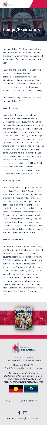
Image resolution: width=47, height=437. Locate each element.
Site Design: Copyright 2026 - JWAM (23, 418)
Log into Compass (28, 400)
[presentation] (5, 319)
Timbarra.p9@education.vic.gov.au (26, 368)
